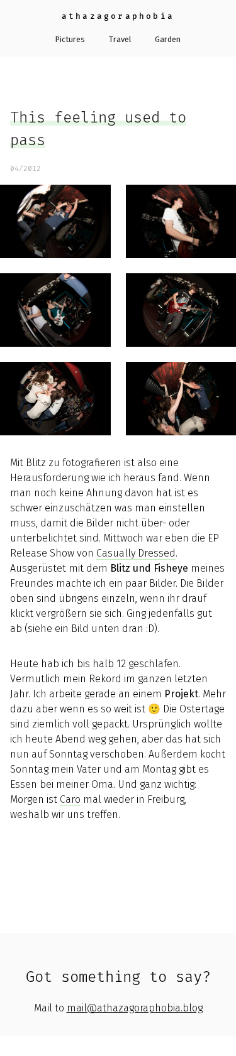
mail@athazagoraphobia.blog (135, 1008)
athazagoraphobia (118, 16)
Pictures (70, 39)
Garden (168, 39)
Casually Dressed (136, 553)
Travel (120, 39)
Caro (70, 799)
